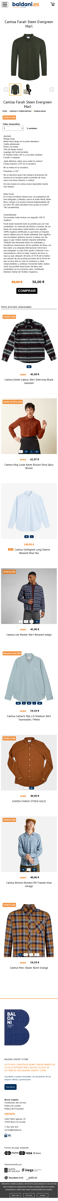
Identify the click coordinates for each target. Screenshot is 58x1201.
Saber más (15, 1195)
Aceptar (42, 1195)
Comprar (27, 291)
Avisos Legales (11, 1099)
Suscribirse (10, 1087)
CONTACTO (9, 1113)
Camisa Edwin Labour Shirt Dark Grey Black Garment (29, 381)
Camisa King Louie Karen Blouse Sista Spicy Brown (28, 466)
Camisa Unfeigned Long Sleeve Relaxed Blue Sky (32, 551)
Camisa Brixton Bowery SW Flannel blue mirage (29, 884)
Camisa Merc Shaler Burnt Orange (29, 967)
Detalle (29, 388)
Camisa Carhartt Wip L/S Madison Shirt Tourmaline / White (29, 717)
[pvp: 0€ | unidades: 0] (53, 4)
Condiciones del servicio (15, 1102)
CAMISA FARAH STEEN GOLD (29, 801)
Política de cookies (12, 1105)
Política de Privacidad (13, 1108)
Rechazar (29, 1195)
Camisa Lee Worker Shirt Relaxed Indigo (29, 634)
